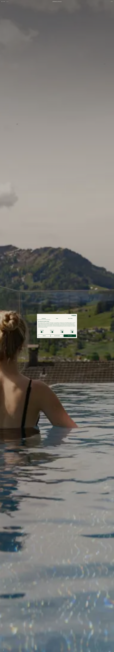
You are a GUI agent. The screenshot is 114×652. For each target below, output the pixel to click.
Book (112, 1)
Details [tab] (57, 318)
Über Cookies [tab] (70, 318)
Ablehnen (44, 335)
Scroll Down (3, 650)
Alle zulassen (70, 335)
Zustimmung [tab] (44, 318)
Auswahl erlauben (57, 335)
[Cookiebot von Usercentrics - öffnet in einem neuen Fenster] (72, 315)
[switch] (52, 332)
